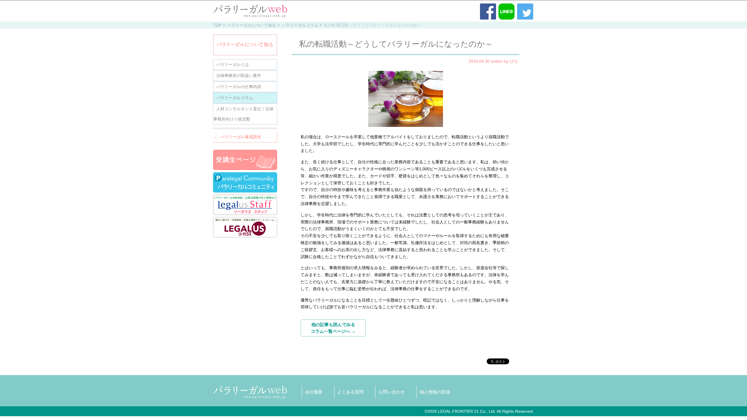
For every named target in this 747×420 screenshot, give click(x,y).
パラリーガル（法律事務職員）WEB (250, 11)
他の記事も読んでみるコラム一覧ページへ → (333, 328)
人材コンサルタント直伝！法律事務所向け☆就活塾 (243, 113)
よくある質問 (350, 391)
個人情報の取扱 (435, 391)
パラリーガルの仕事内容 (238, 86)
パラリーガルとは (232, 64)
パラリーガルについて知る (251, 25)
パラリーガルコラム (300, 25)
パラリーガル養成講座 (240, 136)
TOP (217, 25)
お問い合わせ (391, 391)
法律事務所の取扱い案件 (238, 75)
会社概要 (313, 391)
